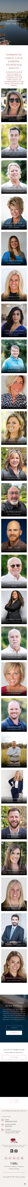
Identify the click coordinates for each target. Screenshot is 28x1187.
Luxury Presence (14, 1169)
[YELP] (18, 1158)
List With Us (14, 1032)
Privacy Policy (20, 1177)
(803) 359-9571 (8, 1126)
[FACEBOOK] (5, 1158)
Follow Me (14, 1057)
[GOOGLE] (22, 1158)
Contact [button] (14, 1028)
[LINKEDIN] (14, 1158)
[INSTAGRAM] (10, 1158)
